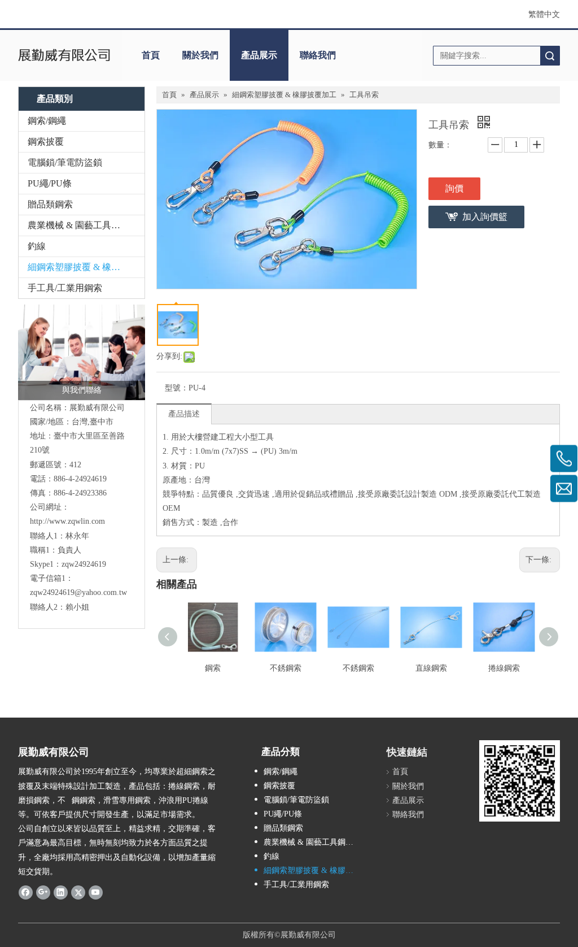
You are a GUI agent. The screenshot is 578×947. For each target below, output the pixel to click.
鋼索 (213, 668)
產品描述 (184, 414)
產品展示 (259, 55)
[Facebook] (26, 892)
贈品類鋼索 (50, 204)
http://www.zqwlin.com (67, 521)
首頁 (151, 55)
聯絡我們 (318, 55)
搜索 (549, 55)
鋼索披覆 (46, 141)
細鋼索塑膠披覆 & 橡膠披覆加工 (86, 267)
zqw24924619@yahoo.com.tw (78, 592)
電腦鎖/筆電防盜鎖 (65, 162)
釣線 (37, 246)
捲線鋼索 (504, 668)
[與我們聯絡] (81, 352)
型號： (177, 388)
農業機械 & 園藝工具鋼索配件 (86, 225)
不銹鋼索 (285, 668)
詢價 (454, 188)
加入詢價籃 (484, 216)
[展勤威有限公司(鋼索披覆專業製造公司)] (64, 55)
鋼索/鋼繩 (47, 120)
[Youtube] (96, 892)
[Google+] (43, 892)
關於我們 (200, 55)
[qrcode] (519, 780)
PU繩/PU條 (50, 183)
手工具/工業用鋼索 (65, 288)
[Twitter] (78, 892)
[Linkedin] (61, 892)
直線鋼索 (431, 668)
